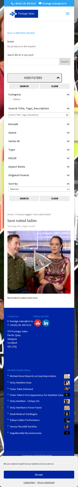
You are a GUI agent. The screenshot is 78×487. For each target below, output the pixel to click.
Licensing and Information (37, 455)
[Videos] (9, 99)
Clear (54, 86)
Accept (39, 474)
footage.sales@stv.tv (21, 321)
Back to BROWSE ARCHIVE (21, 33)
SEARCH (24, 86)
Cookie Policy (30, 482)
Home (10, 214)
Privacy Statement (46, 482)
